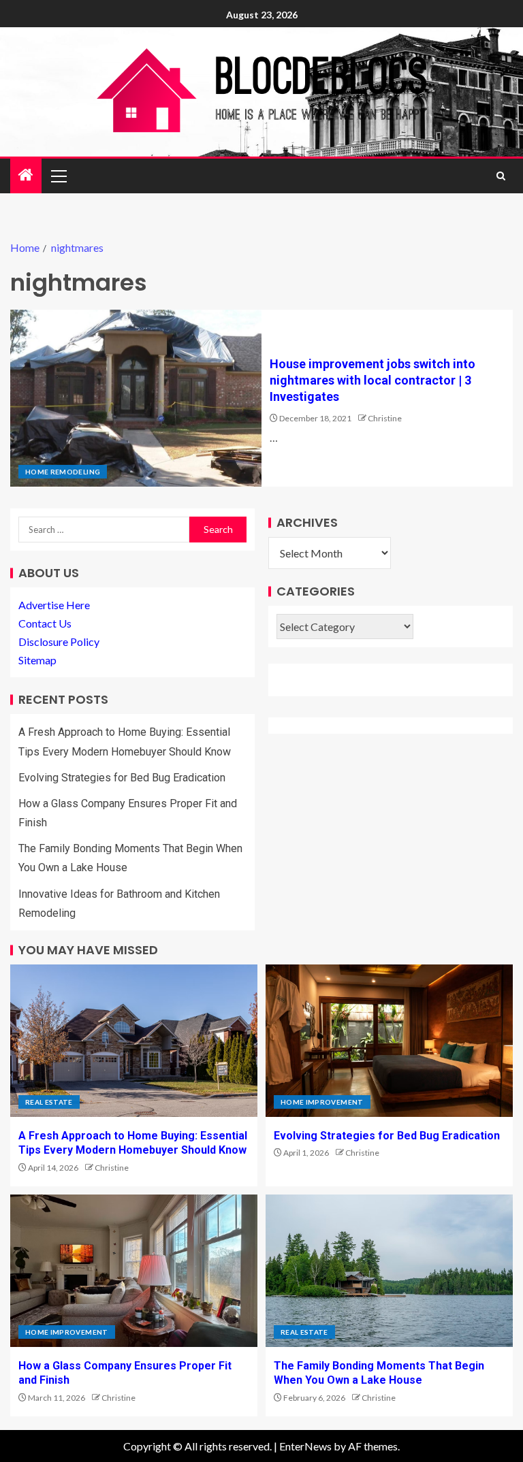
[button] (58, 176)
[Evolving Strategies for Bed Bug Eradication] (389, 1040)
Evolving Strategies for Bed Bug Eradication (121, 777)
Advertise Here (54, 604)
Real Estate (49, 1102)
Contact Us (45, 623)
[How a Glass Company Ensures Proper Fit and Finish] (133, 1271)
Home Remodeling (62, 472)
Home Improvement (322, 1102)
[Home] (25, 175)
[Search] (500, 176)
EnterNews (305, 1446)
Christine (385, 418)
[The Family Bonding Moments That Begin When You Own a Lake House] (389, 1271)
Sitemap (37, 659)
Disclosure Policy (58, 641)
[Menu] (58, 176)
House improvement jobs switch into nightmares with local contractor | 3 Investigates (372, 380)
